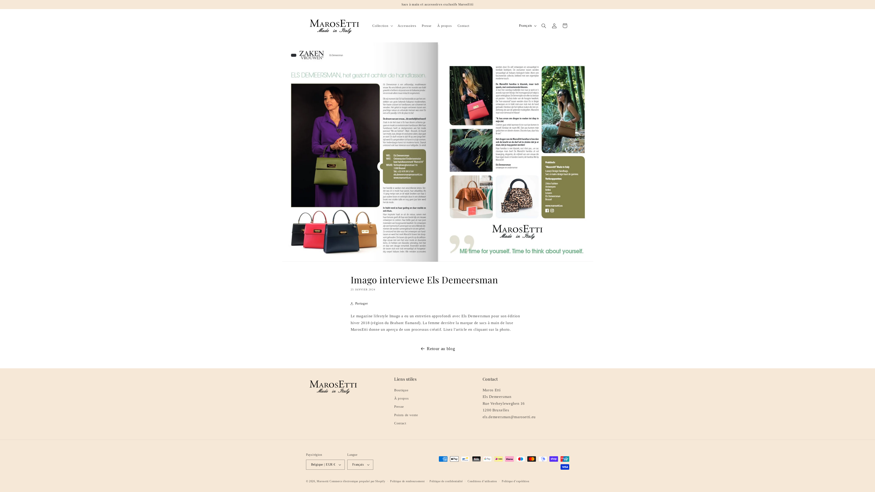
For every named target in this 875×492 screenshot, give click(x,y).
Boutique (401, 390)
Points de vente (406, 415)
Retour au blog (441, 348)
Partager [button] (361, 303)
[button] (382, 26)
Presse (399, 406)
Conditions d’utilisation (482, 481)
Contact (400, 423)
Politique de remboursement (407, 481)
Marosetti (323, 481)
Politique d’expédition (515, 481)
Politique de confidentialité (446, 481)
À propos (401, 398)
